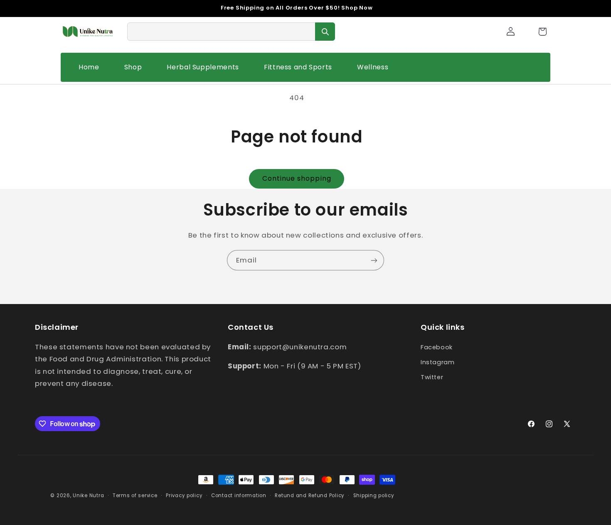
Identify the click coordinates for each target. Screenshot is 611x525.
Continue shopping (296, 178)
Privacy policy (184, 495)
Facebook (437, 347)
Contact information (238, 495)
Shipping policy (373, 495)
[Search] (325, 31)
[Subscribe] (374, 260)
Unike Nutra (88, 495)
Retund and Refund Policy (310, 495)
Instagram (438, 362)
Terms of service (135, 495)
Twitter (432, 377)
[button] (542, 31)
